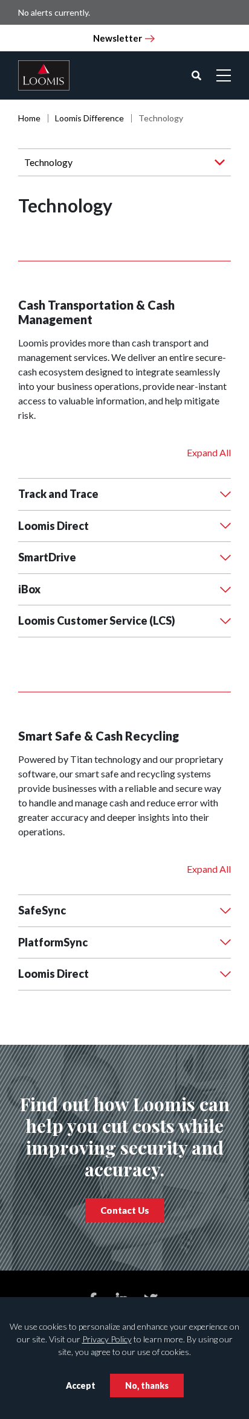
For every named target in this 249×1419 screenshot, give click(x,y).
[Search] (196, 75)
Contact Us (124, 1210)
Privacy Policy (107, 1339)
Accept (80, 1385)
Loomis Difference (89, 118)
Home (29, 118)
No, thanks (147, 1385)
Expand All (209, 452)
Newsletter (117, 38)
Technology (48, 162)
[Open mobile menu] (223, 75)
